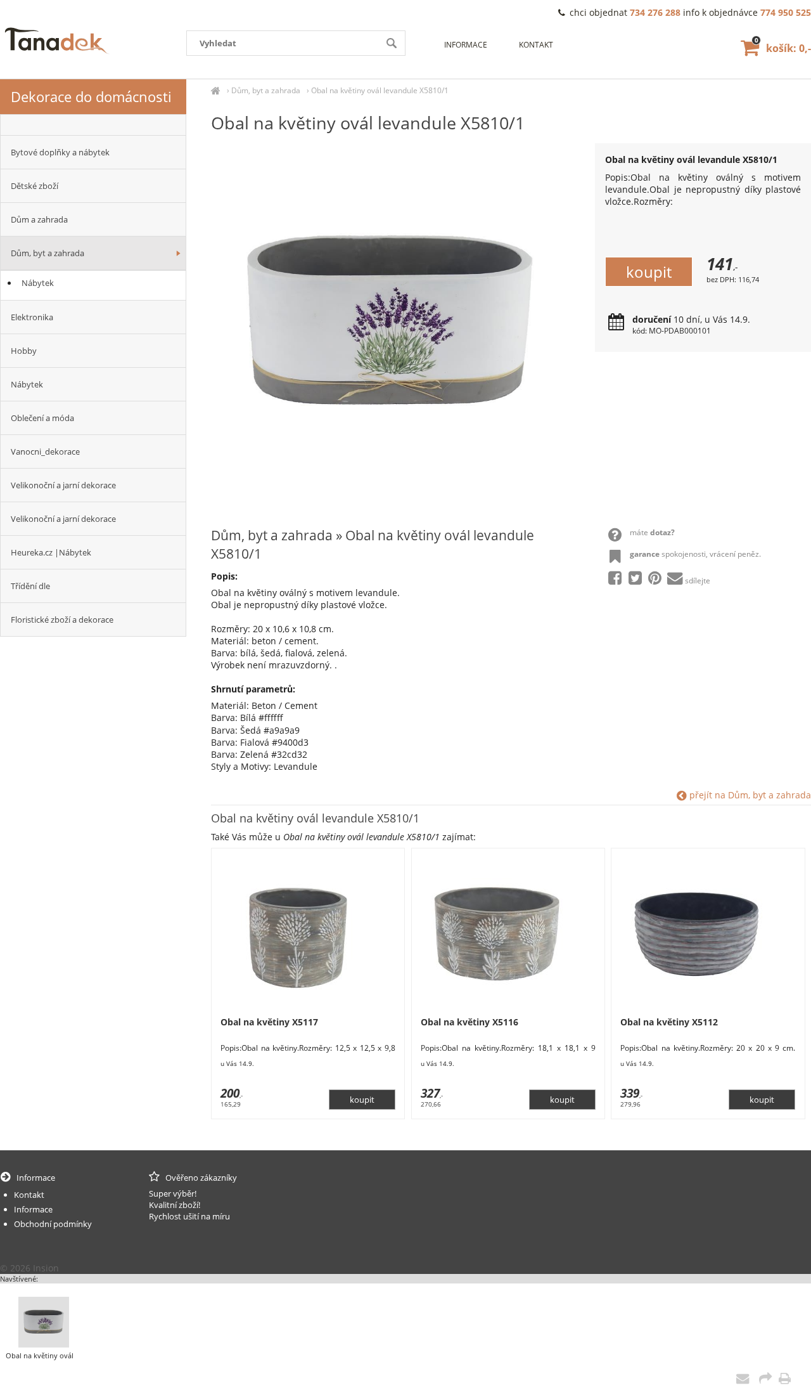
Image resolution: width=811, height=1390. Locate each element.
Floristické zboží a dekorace (62, 619)
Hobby (24, 350)
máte (652, 532)
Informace (465, 44)
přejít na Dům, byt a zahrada (749, 795)
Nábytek (38, 283)
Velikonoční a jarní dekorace (63, 485)
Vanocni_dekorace (45, 451)
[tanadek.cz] (215, 90)
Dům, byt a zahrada (265, 90)
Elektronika (32, 317)
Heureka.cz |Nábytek (51, 552)
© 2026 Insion (29, 1268)
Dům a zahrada (39, 219)
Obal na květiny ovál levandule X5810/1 (380, 90)
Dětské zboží (34, 186)
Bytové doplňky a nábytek (60, 152)
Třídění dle (30, 586)
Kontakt (536, 44)
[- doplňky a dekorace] (93, 125)
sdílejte (697, 580)
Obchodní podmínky (53, 1224)
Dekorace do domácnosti (91, 96)
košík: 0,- (783, 48)
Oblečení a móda (42, 418)
